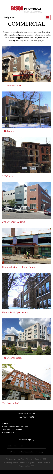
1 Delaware (8, 131)
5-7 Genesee (8, 176)
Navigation (9, 17)
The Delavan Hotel (12, 357)
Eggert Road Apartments (15, 312)
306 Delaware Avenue (13, 221)
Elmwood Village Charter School (19, 267)
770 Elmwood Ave (11, 85)
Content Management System (30, 463)
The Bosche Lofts (11, 403)
